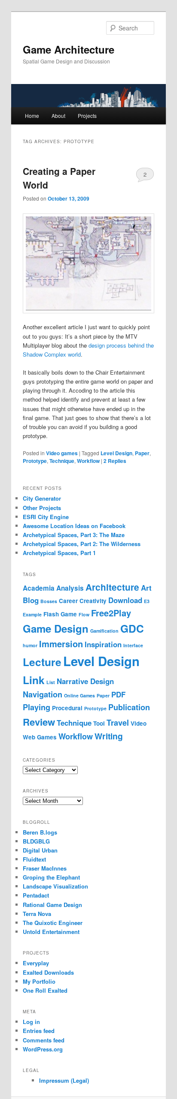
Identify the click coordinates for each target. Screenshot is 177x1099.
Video (138, 723)
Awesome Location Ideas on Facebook (74, 526)
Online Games (79, 695)
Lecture (42, 662)
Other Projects (42, 508)
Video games (62, 453)
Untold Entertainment (51, 932)
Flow (84, 614)
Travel (118, 722)
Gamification (104, 631)
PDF (118, 694)
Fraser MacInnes (45, 868)
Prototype (35, 461)
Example (32, 614)
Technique (61, 461)
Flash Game (60, 614)
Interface (133, 645)
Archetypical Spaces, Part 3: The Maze (74, 535)
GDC (132, 628)
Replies (115, 461)
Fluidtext (34, 859)
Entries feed (39, 1031)
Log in (31, 1022)
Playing (36, 707)
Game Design (55, 628)
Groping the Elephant (51, 877)
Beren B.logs (40, 832)
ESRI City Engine (46, 517)
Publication (129, 707)
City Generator (42, 498)
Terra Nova (37, 914)
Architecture (112, 587)
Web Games (40, 737)
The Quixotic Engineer (52, 923)
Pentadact (36, 895)
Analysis (70, 588)
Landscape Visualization (55, 886)
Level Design (116, 453)
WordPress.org (43, 1049)
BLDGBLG (36, 841)
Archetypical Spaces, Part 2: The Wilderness (81, 544)
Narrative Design (85, 681)
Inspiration (103, 644)
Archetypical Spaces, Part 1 (59, 553)
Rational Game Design (52, 905)
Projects (87, 115)
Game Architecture (68, 49)
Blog (31, 600)
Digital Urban (40, 850)
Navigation (42, 694)
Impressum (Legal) (64, 1080)
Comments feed (43, 1040)
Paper (142, 453)
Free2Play (111, 613)
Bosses (48, 601)
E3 (147, 601)
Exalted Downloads (48, 972)
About (58, 115)
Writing (109, 736)
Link (34, 680)
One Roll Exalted (45, 990)
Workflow (88, 461)
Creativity (93, 601)
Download (125, 600)
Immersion (61, 643)
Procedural (67, 708)
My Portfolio (39, 981)
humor (30, 645)
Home (32, 115)
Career (68, 601)
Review (39, 722)
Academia (39, 588)
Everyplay (36, 963)
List (50, 682)
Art (146, 588)
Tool (99, 723)
